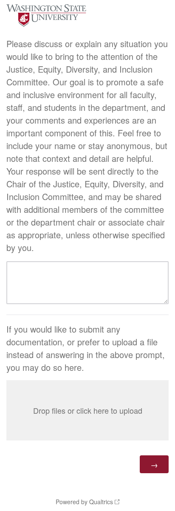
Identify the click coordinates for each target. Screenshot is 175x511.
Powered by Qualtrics (84, 501)
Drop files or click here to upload (87, 410)
